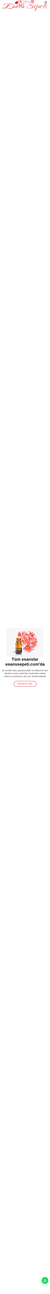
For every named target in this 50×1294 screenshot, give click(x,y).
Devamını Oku (25, 684)
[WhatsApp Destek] (45, 1280)
